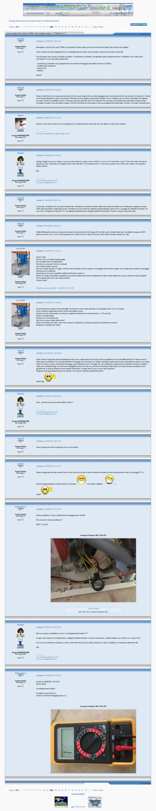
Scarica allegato (93, 608)
